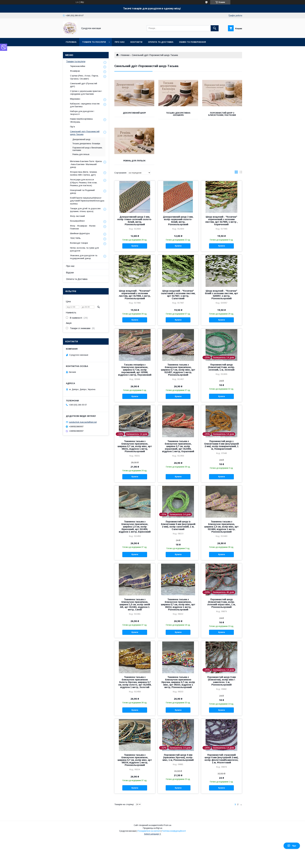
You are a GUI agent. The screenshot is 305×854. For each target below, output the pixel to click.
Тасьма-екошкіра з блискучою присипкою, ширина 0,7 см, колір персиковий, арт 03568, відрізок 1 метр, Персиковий (134, 369)
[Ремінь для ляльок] (134, 141)
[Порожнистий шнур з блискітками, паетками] (222, 93)
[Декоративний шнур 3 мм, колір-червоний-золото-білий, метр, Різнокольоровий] (178, 197)
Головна (71, 42)
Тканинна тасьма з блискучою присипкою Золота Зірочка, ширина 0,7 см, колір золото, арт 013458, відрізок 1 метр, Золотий (134, 682)
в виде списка (240, 173)
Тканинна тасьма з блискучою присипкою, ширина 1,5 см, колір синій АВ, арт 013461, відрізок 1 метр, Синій (134, 604)
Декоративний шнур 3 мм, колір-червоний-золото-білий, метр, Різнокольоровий (178, 221)
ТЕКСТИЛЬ (75, 238)
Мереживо (75, 99)
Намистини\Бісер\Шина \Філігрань (81, 120)
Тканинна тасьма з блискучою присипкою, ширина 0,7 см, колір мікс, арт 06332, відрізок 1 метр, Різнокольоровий (178, 604)
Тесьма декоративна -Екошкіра (178, 114)
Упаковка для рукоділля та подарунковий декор (83, 257)
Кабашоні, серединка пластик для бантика (85, 105)
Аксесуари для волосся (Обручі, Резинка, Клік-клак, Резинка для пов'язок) (83, 182)
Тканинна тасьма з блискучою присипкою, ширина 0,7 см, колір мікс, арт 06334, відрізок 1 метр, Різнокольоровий (135, 760)
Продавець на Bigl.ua (152, 828)
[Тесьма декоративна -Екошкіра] (178, 93)
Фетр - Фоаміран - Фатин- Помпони (83, 227)
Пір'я (72, 126)
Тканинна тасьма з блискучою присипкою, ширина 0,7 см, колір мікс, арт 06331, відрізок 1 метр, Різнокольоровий (135, 446)
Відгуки (70, 272)
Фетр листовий (77, 216)
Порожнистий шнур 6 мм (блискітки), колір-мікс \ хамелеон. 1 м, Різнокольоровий (221, 681)
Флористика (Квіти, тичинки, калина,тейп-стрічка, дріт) (83, 173)
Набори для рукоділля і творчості (82, 112)
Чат (294, 845)
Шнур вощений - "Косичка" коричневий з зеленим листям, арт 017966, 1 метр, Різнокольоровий (135, 295)
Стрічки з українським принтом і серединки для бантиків (86, 92)
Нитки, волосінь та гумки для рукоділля (84, 249)
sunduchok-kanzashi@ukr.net (83, 422)
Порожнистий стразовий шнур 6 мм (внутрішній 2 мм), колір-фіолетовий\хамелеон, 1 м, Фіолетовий (221, 759)
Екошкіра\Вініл (77, 221)
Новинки (125, 55)
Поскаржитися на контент (149, 831)
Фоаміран (75, 71)
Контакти (136, 42)
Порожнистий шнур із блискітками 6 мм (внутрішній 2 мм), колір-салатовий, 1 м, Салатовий (178, 525)
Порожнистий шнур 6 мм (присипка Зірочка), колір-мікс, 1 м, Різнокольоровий (178, 757)
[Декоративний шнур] (134, 93)
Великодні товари (79, 243)
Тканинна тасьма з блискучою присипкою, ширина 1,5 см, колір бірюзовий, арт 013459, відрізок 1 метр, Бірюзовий (135, 526)
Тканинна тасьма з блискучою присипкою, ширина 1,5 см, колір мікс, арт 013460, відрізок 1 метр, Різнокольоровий (221, 526)
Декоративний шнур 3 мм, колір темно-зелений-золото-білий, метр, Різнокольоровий (134, 221)
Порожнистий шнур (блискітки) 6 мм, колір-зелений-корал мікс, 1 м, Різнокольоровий (221, 603)
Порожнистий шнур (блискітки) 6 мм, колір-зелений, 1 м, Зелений (221, 367)
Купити (135, 246)
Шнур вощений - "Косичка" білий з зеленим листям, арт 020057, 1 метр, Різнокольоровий (221, 295)
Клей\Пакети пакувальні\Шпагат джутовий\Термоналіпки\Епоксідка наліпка (87, 201)
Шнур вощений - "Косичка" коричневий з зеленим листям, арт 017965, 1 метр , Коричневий (221, 221)
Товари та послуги (94, 42)
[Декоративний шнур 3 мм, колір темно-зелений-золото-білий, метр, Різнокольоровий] (135, 197)
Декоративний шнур (134, 113)
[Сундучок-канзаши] (70, 34)
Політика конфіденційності (174, 831)
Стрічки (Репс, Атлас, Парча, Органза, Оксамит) (84, 77)
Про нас (120, 42)
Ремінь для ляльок (134, 161)
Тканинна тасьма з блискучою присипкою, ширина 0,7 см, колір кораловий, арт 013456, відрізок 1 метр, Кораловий (178, 446)
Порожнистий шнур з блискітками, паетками (222, 114)
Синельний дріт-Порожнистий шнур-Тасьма (84, 132)
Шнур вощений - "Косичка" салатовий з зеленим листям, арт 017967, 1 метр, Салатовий (178, 295)
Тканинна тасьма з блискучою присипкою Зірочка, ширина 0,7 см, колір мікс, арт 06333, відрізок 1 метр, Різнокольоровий (178, 682)
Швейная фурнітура (80, 233)
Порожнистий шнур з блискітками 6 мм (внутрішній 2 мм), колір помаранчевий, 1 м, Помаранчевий (221, 445)
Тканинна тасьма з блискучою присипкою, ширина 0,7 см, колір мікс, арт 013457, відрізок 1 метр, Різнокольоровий (178, 369)
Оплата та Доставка (160, 42)
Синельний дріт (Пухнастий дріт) (83, 85)
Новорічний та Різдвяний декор (82, 191)
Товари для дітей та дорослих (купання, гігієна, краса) (85, 210)
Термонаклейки (77, 66)
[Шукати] (215, 28)
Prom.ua (167, 825)
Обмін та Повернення (192, 42)
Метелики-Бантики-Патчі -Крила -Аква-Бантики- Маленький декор (86, 164)
